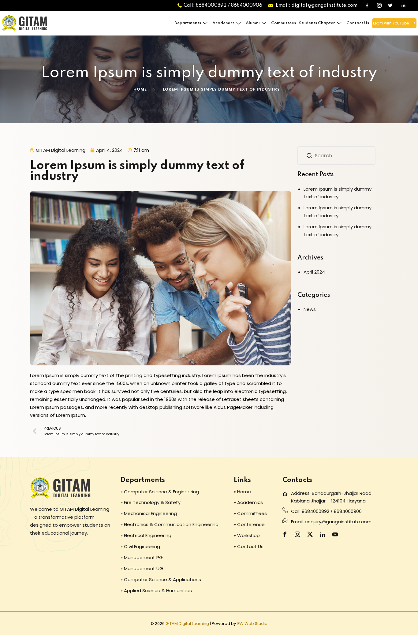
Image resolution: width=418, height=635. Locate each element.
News (310, 309)
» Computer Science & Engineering (160, 491)
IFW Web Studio (252, 623)
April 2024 (314, 272)
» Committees (250, 513)
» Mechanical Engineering (149, 513)
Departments (187, 23)
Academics (223, 23)
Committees (283, 23)
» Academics (248, 502)
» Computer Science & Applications (161, 579)
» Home (242, 491)
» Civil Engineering (140, 546)
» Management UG (142, 568)
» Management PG (142, 557)
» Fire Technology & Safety (151, 502)
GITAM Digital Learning (187, 623)
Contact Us (357, 23)
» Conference (249, 524)
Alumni (253, 23)
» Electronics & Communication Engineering (169, 524)
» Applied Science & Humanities (156, 590)
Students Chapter (317, 23)
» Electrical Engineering (146, 535)
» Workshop (247, 535)
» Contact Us (248, 546)
